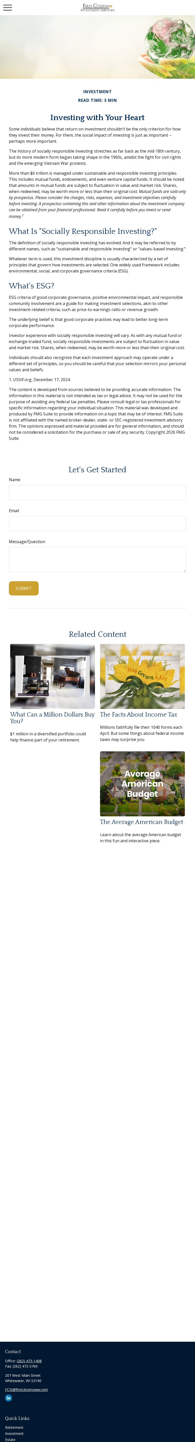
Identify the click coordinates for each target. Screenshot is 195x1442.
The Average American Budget (141, 822)
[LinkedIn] (8, 1398)
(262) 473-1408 (29, 1360)
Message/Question (27, 541)
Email (14, 510)
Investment (14, 1433)
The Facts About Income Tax (138, 714)
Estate (10, 1439)
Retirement (14, 1427)
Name (14, 479)
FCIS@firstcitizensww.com (26, 1389)
